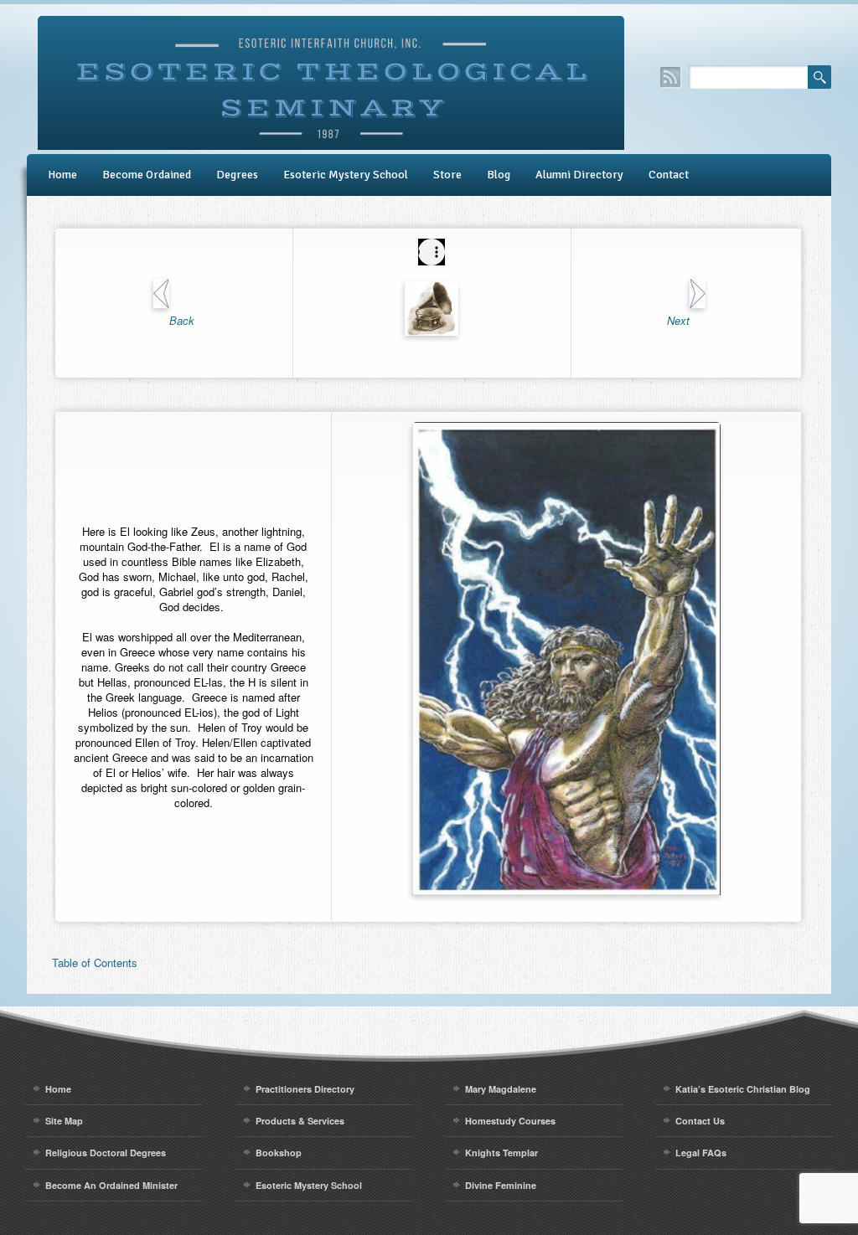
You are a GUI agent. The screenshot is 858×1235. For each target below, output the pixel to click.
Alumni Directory (579, 174)
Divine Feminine (500, 1185)
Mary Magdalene (500, 1089)
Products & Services (300, 1120)
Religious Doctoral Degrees (105, 1152)
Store (447, 174)
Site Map (64, 1120)
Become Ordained (146, 174)
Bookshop (279, 1152)
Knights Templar (501, 1152)
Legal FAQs (700, 1152)
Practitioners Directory (305, 1089)
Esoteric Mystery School (345, 174)
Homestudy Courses (510, 1120)
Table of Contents (94, 962)
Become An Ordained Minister (111, 1185)
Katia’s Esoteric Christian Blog (742, 1089)
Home (62, 174)
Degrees (237, 174)
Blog (498, 174)
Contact (669, 174)
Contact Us (700, 1120)
